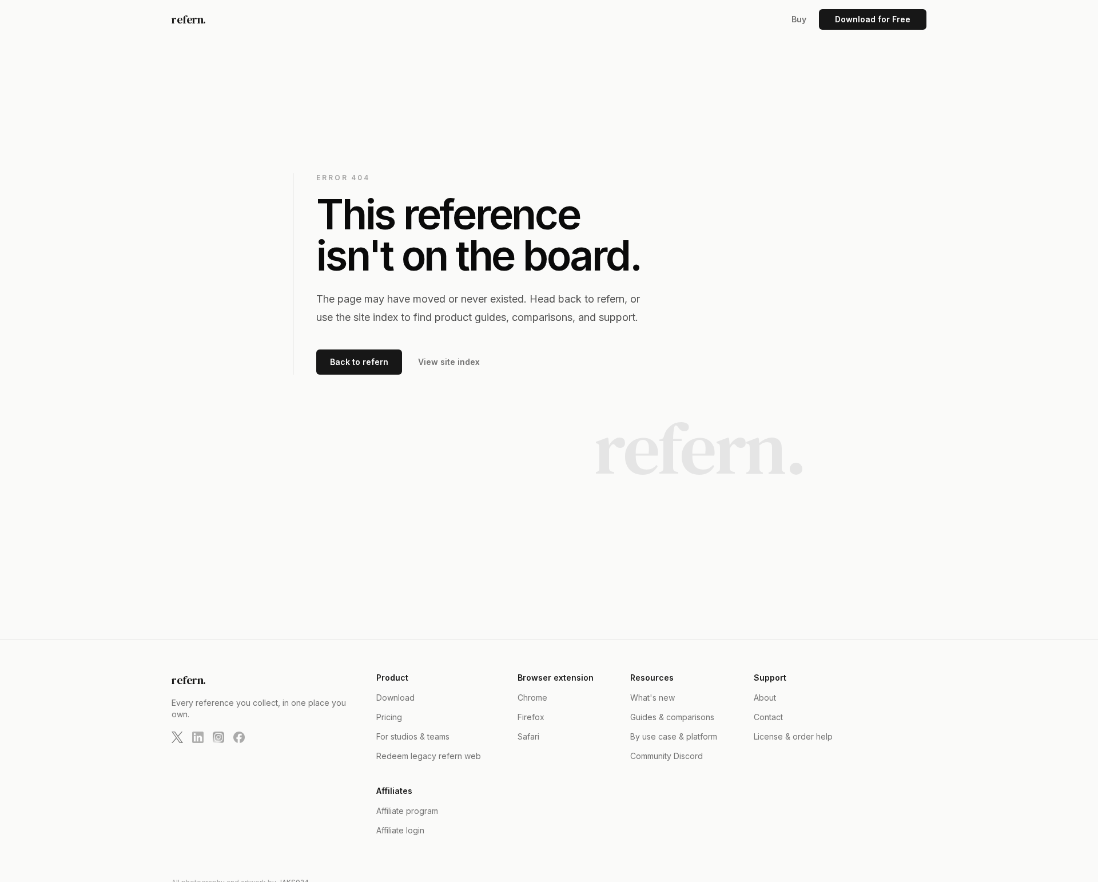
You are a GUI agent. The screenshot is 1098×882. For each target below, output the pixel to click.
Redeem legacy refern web (428, 756)
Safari (528, 736)
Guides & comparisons (672, 717)
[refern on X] (177, 737)
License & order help (793, 736)
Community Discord (666, 756)
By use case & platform (673, 736)
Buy (798, 19)
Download (395, 697)
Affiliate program (407, 811)
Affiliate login (400, 830)
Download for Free (872, 19)
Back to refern (359, 362)
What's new (652, 697)
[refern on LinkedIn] (198, 737)
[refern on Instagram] (218, 737)
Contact (768, 717)
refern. (189, 19)
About (765, 697)
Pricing (389, 717)
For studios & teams (412, 736)
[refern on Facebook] (239, 737)
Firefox (531, 717)
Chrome (532, 697)
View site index (449, 362)
